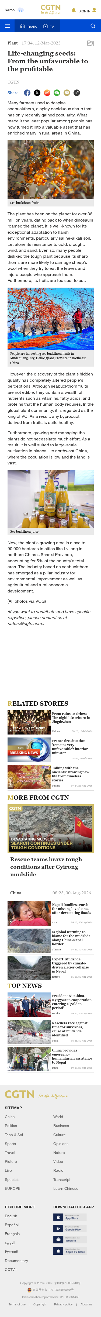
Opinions (60, 1143)
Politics (11, 1125)
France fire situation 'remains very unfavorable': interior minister (70, 747)
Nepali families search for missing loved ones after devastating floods (71, 909)
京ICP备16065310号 (67, 1283)
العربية (10, 1242)
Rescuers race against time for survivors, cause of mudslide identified (70, 1029)
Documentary (16, 1260)
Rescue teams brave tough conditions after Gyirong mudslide (46, 867)
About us (86, 1304)
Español (12, 1224)
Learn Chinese (65, 1188)
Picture (11, 1161)
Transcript (61, 1179)
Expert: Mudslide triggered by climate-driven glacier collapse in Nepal (70, 965)
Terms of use (17, 1304)
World (58, 1116)
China (10, 1116)
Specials (12, 1179)
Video (58, 1161)
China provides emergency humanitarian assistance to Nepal (72, 1056)
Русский (11, 1251)
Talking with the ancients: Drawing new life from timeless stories (70, 774)
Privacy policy (64, 1304)
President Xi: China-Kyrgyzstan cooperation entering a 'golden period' (72, 1002)
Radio (32, 27)
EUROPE (12, 1188)
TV (52, 27)
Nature (59, 1152)
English (11, 1215)
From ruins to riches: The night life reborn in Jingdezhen (71, 718)
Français (12, 1233)
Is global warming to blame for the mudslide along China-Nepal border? (71, 938)
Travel (10, 1152)
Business (61, 1125)
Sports (10, 1143)
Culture (59, 1134)
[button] (10, 730)
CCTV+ (11, 1269)
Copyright (40, 1304)
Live (8, 1170)
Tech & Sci (14, 1134)
